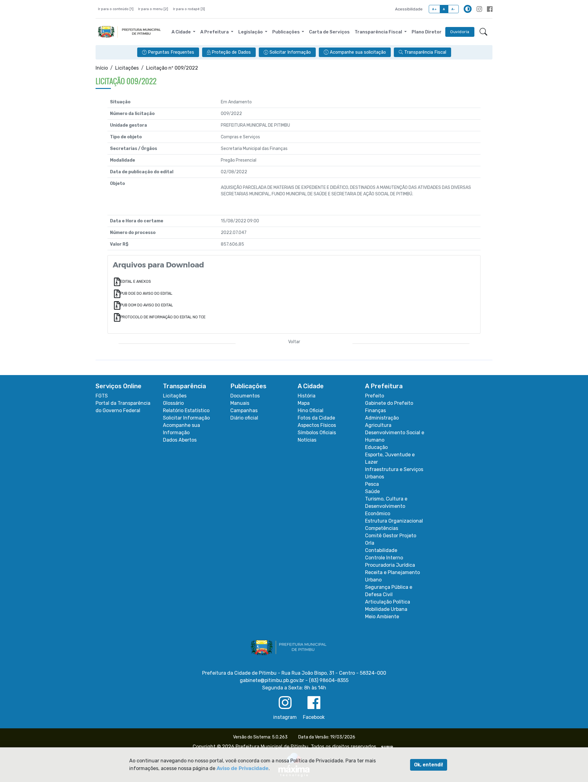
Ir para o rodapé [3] (189, 9)
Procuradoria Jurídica (390, 565)
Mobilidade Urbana (386, 609)
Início (102, 68)
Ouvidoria (459, 31)
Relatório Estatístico (186, 410)
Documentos (245, 396)
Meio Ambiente (382, 616)
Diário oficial (244, 418)
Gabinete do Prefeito (389, 403)
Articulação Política (387, 602)
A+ (434, 9)
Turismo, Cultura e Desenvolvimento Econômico (386, 506)
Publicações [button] (286, 32)
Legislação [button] (251, 32)
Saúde (372, 491)
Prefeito (374, 396)
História (306, 396)
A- (453, 9)
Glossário (173, 403)
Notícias (307, 440)
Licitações (127, 68)
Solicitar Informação (186, 418)
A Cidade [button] (182, 32)
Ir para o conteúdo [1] (116, 9)
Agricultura (378, 425)
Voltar (294, 341)
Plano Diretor (427, 32)
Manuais (239, 403)
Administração (382, 418)
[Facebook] (489, 9)
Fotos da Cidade (316, 418)
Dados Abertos (180, 440)
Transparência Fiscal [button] (379, 32)
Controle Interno (384, 558)
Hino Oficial (310, 410)
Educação (376, 447)
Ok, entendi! (428, 765)
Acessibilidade (409, 9)
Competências (381, 528)
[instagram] (479, 9)
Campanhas (244, 410)
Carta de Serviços (329, 32)
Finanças (375, 410)
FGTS (102, 396)
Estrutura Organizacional (394, 521)
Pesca (372, 484)
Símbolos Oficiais (317, 432)
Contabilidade (381, 550)
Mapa (304, 403)
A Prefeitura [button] (215, 32)
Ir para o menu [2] (153, 9)
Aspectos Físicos (317, 425)
